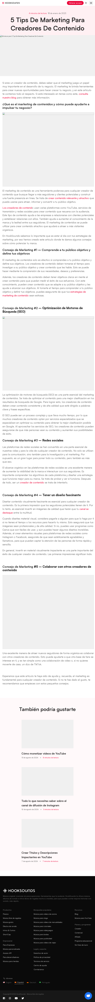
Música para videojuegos (43, 930)
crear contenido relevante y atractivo (68, 198)
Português (46, 982)
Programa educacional (83, 941)
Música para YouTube (83, 918)
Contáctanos (39, 969)
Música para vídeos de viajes (45, 943)
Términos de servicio (41, 961)
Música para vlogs (41, 918)
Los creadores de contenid (17, 207)
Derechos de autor (41, 953)
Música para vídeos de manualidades (48, 922)
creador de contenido (32, 482)
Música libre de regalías (12, 918)
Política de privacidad (42, 957)
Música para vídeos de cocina (45, 914)
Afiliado (77, 937)
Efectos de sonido (10, 926)
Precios (6, 914)
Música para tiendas (11, 961)
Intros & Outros (9, 930)
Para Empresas (9, 945)
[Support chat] (88, 996)
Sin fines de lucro (81, 945)
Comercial (79, 933)
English (9, 982)
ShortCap (7, 934)
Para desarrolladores (11, 957)
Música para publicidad (43, 938)
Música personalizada (11, 949)
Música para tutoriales (42, 926)
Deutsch (33, 982)
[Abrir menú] (91, 3)
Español (20, 982)
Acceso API (7, 953)
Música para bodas (41, 934)
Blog (76, 914)
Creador (78, 929)
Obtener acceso (75, 3)
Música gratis (8, 922)
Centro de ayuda (40, 965)
